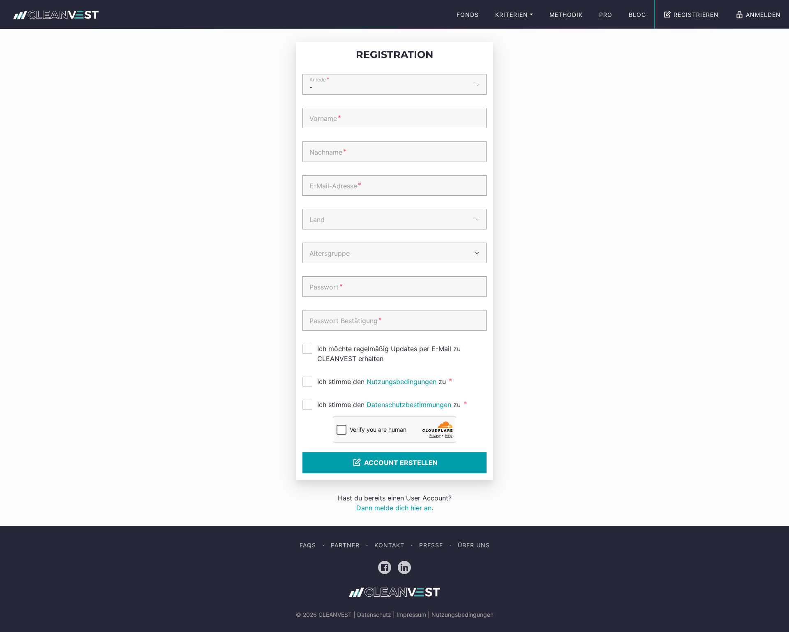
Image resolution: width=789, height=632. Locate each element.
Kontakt (389, 545)
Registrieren (696, 14)
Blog (637, 14)
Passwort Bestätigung (345, 320)
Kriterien (511, 14)
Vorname (325, 118)
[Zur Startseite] (56, 14)
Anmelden (763, 14)
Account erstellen (401, 462)
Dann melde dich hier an (393, 508)
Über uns (474, 545)
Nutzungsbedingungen (401, 381)
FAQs (308, 545)
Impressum (411, 614)
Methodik (566, 14)
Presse (431, 545)
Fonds (468, 14)
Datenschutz (374, 614)
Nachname (327, 151)
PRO (605, 14)
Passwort (326, 286)
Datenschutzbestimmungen (409, 404)
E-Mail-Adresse (335, 185)
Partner (345, 545)
